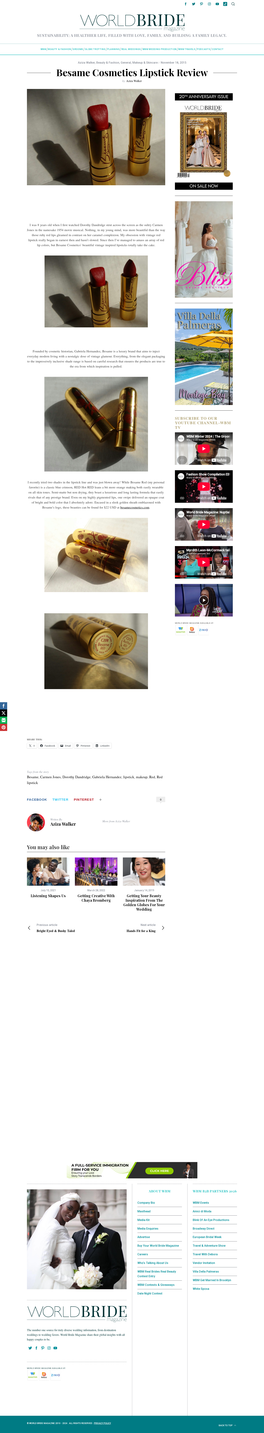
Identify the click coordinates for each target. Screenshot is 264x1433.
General (126, 62)
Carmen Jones (50, 776)
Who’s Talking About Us (152, 1263)
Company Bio (146, 1202)
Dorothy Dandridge (76, 776)
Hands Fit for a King (141, 928)
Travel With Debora (205, 1254)
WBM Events (201, 1202)
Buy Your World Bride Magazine (158, 1245)
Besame (32, 776)
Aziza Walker (86, 62)
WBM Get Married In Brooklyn (212, 1280)
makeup (141, 776)
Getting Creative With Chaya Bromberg (96, 898)
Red (152, 776)
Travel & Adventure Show (209, 1245)
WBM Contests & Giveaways (156, 1285)
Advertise (143, 1237)
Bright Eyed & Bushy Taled (56, 928)
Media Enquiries (147, 1228)
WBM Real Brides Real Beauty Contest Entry (156, 1274)
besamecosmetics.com (134, 507)
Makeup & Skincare (145, 62)
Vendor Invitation (204, 1263)
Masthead (143, 1211)
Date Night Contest (149, 1293)
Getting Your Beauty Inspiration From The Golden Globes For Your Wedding (144, 902)
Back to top (226, 1425)
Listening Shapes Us (48, 895)
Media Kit (143, 1220)
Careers (142, 1254)
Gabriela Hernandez (106, 776)
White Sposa (201, 1289)
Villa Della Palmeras (206, 1271)
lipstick (128, 776)
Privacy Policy (102, 1423)
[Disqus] (96, 994)
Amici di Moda (202, 1211)
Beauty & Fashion (107, 62)
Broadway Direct (203, 1228)
